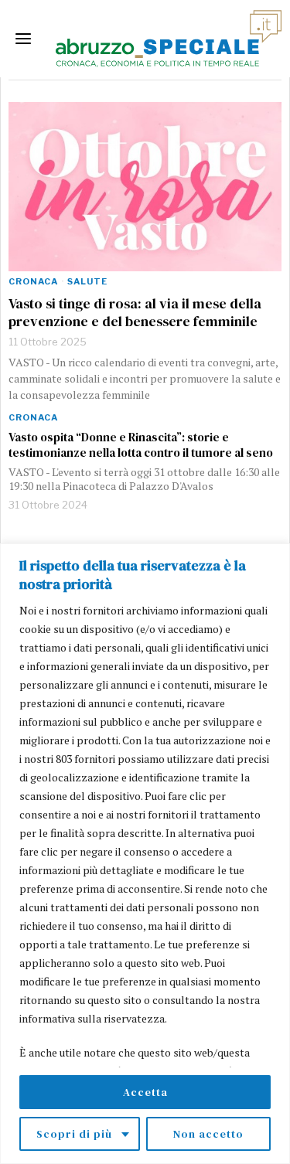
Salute (87, 281)
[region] (145, 853)
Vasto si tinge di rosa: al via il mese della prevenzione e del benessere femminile (135, 312)
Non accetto (208, 1134)
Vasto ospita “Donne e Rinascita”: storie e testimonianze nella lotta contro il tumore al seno (141, 445)
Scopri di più (74, 1134)
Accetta (145, 1092)
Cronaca (33, 281)
